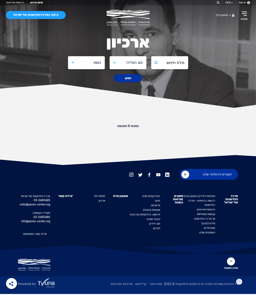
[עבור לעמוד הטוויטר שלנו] (140, 174)
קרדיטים (141, 284)
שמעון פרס (222, 15)
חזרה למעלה (231, 267)
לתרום (156, 228)
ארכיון (102, 200)
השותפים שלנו (207, 232)
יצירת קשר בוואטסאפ (35, 234)
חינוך (157, 200)
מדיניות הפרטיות (122, 284)
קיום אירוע (209, 228)
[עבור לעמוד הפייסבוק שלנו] (149, 174)
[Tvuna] (56, 284)
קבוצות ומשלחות (206, 214)
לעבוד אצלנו (153, 219)
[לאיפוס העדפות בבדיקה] (239, 282)
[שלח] (185, 174)
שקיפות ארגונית (151, 210)
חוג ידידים (154, 223)
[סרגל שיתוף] (11, 283)
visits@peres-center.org (34, 204)
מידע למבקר (208, 223)
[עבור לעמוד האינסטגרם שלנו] (131, 174)
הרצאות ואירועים (15, 2)
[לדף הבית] (233, 15)
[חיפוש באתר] (218, 2)
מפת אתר (155, 284)
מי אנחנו (155, 205)
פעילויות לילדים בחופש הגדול (199, 196)
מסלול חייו (99, 196)
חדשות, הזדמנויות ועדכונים (145, 214)
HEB (228, 2)
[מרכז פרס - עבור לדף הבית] (128, 18)
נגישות (243, 2)
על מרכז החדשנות (204, 218)
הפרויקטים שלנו (151, 196)
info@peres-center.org (35, 221)
